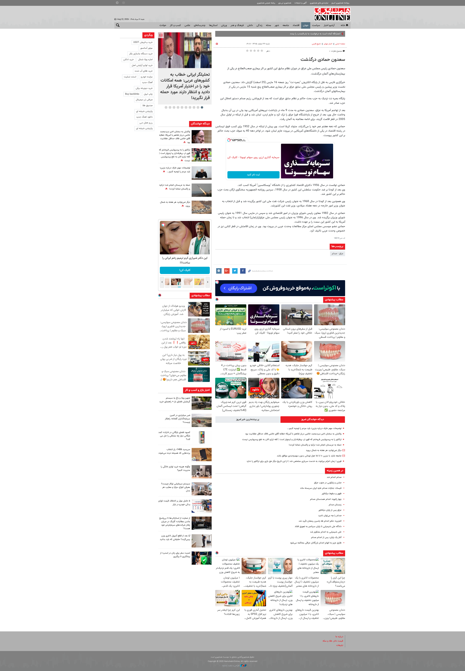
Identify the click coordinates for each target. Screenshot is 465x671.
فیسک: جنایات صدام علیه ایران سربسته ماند (320, 488)
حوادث (162, 25)
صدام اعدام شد (334, 477)
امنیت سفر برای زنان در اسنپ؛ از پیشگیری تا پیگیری (175, 554)
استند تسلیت (130, 77)
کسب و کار (175, 25)
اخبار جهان (328, 43)
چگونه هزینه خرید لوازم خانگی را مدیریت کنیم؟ (175, 468)
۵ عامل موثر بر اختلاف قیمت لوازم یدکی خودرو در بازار (174, 502)
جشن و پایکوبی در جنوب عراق (327, 483)
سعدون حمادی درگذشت (323, 59)
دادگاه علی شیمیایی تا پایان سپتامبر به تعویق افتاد (318, 526)
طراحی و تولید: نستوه (231, 665)
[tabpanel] (185, 68)
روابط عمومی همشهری (266, 3)
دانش (250, 25)
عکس (187, 25)
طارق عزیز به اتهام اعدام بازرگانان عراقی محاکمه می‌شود (315, 543)
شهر (277, 25)
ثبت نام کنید (253, 175)
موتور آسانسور (146, 48)
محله (268, 25)
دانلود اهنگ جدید (144, 117)
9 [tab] (170, 107)
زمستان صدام (335, 505)
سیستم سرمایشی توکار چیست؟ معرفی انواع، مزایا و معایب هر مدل (175, 487)
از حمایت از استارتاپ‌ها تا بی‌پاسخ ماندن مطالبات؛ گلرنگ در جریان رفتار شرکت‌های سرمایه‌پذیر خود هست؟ (174, 523)
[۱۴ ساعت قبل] (202, 136)
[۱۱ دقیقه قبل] (185, 50)
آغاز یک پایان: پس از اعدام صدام (326, 537)
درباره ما (339, 636)
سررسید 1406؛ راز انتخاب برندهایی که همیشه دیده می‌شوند (174, 451)
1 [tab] (202, 107)
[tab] (312, 419)
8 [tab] (174, 107)
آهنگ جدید (147, 82)
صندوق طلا (147, 105)
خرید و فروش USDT (143, 42)
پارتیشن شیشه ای (144, 111)
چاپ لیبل (148, 94)
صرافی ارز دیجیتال (144, 100)
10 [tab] (166, 107)
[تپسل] (229, 140)
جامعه (286, 25)
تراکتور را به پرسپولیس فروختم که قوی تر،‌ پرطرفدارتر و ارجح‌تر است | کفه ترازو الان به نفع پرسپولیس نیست (291, 439)
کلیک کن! (184, 270)
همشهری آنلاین (331, 14)
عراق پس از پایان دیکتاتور (329, 510)
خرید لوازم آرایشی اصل (142, 65)
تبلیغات (339, 645)
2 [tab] (198, 107)
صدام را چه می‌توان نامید (329, 515)
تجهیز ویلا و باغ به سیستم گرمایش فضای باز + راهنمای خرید (174, 399)
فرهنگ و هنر (237, 25)
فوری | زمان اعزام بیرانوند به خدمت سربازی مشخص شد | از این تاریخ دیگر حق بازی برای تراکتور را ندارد (294, 461)
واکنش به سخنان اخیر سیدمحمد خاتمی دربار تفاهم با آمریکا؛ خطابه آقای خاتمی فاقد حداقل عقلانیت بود (293, 434)
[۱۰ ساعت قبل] (202, 523)
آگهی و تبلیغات (300, 3)
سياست (316, 25)
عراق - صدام (337, 253)
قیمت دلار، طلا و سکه (333, 641)
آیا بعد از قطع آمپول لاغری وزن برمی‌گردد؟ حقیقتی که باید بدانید (175, 537)
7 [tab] (178, 107)
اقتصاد (296, 25)
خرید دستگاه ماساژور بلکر (141, 54)
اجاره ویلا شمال (145, 59)
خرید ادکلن (128, 59)
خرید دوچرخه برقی (144, 88)
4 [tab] (190, 107)
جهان (305, 25)
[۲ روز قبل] (202, 540)
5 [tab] (186, 107)
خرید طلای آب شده (144, 71)
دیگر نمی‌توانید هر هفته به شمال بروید (323, 450)
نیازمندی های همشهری (319, 3)
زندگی (259, 25)
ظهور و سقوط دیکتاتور (331, 493)
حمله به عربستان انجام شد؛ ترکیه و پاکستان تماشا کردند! (315, 445)
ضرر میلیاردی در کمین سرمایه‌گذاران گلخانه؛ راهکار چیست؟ (177, 419)
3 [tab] (194, 107)
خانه (343, 25)
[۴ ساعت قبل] (202, 403)
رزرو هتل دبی (146, 123)
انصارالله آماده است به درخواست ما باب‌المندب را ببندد (315, 34)
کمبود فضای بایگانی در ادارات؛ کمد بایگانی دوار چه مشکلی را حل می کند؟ (174, 436)
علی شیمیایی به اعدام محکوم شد (325, 532)
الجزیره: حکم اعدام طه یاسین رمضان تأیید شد (320, 521)
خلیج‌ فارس (316, 43)
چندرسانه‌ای (199, 25)
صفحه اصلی (340, 43)
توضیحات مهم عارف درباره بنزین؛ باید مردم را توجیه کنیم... (314, 428)
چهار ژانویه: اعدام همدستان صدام (325, 499)
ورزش (224, 25)
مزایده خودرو (147, 77)
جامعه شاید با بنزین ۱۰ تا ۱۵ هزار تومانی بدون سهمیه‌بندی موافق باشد (309, 456)
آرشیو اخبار (329, 25)
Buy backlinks (132, 94)
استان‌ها (213, 25)
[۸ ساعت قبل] (202, 173)
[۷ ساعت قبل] (202, 155)
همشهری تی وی (284, 3)
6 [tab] (182, 107)
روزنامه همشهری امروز (340, 3)
